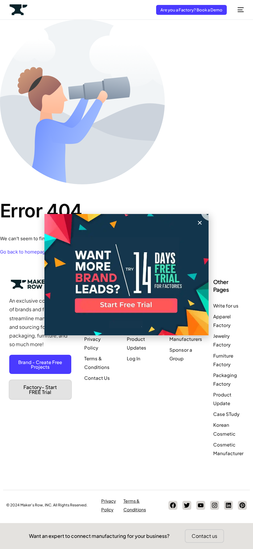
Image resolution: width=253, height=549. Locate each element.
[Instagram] (214, 505)
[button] (199, 222)
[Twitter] (186, 505)
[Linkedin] (228, 505)
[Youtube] (200, 505)
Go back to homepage (24, 252)
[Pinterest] (242, 505)
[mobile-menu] (238, 9)
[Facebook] (172, 505)
